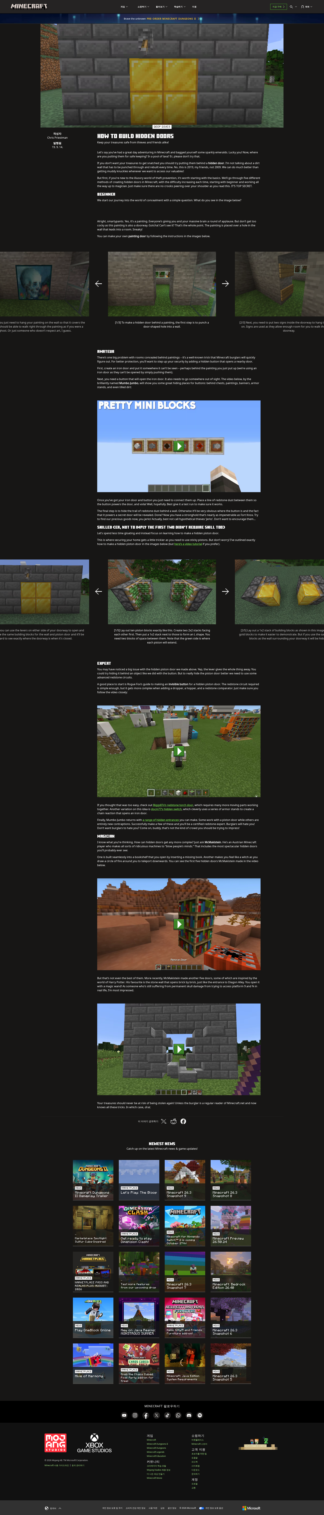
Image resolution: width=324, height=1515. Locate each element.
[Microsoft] (251, 1508)
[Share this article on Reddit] (173, 1121)
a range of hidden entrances (161, 820)
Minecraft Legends (155, 1452)
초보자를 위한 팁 (199, 1453)
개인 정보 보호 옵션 (214, 1508)
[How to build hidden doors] (179, 446)
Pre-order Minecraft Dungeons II (171, 18)
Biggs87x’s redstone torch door (173, 805)
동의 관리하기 (78, 1465)
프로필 (195, 1483)
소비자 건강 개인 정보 (135, 1508)
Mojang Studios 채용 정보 (158, 1469)
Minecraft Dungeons (156, 1448)
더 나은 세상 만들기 (156, 1473)
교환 (194, 1487)
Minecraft (151, 1439)
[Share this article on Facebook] (183, 1121)
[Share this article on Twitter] (163, 1121)
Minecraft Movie (154, 1478)
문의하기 (196, 1473)
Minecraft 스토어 (199, 1443)
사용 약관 (153, 1508)
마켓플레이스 (198, 1439)
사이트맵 (196, 1465)
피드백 (195, 1461)
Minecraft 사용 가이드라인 (57, 1465)
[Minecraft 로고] (29, 7)
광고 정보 (172, 1508)
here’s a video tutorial (188, 544)
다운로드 (196, 1469)
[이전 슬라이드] (98, 283)
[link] (124, 1415)
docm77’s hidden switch (166, 809)
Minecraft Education (156, 1456)
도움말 (195, 1457)
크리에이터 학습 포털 (156, 1465)
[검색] (294, 7)
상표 (162, 1508)
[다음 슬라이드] (225, 283)
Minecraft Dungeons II (157, 1443)
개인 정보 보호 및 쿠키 (112, 1508)
